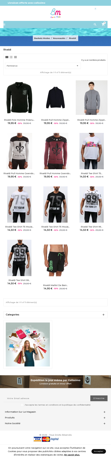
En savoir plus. (72, 455)
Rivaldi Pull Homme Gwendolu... (20, 173)
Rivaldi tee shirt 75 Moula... (19, 226)
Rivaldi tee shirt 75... (91, 173)
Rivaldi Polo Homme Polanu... (19, 120)
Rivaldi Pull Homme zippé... (55, 120)
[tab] (6, 57)
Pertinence (43, 65)
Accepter (98, 451)
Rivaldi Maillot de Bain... (55, 285)
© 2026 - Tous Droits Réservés (55, 435)
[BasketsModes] (28, 344)
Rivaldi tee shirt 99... (91, 226)
